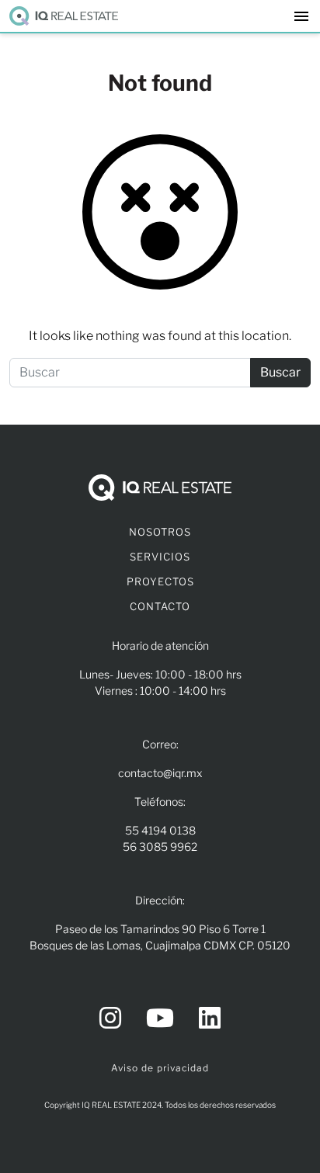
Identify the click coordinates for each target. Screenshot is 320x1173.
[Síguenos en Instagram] (110, 1018)
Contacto (160, 606)
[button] (301, 16)
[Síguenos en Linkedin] (210, 1018)
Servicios (160, 556)
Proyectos (160, 581)
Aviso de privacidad (160, 1068)
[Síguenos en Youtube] (160, 1018)
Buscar (280, 372)
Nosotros (160, 532)
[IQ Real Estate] (63, 16)
